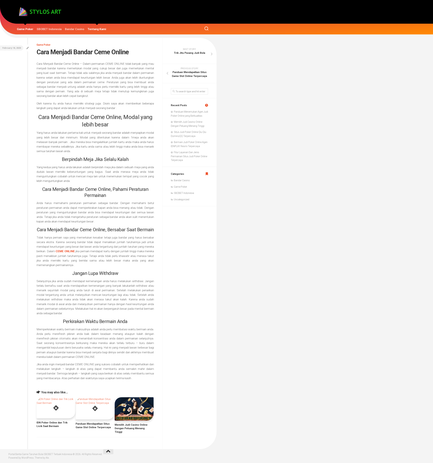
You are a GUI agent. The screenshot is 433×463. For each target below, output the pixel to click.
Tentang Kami (97, 29)
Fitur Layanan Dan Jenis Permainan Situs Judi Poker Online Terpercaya (189, 156)
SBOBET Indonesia (49, 29)
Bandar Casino (74, 29)
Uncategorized (181, 199)
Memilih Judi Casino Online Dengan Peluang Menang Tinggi (131, 428)
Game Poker (25, 29)
